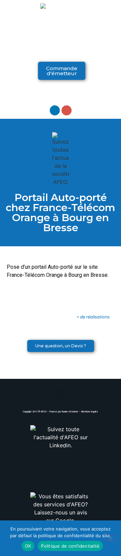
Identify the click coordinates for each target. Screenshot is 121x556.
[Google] (67, 110)
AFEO (43, 411)
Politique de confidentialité (70, 546)
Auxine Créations (70, 411)
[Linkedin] (55, 110)
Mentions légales (89, 411)
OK (28, 546)
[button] (60, 48)
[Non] (110, 538)
